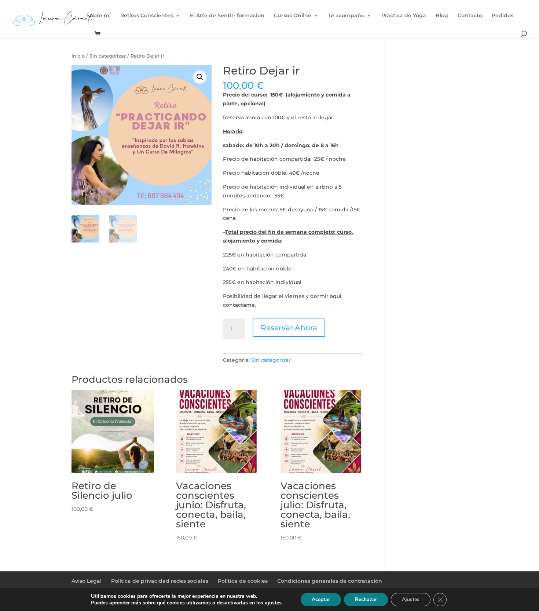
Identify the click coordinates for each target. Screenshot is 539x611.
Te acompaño (346, 16)
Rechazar (366, 599)
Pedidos (502, 16)
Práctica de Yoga (403, 16)
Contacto (470, 16)
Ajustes (410, 599)
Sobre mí (99, 16)
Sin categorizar (107, 56)
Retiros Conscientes (146, 16)
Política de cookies (243, 581)
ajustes (273, 603)
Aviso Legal (87, 581)
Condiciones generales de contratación (329, 581)
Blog (442, 16)
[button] (199, 77)
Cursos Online (292, 16)
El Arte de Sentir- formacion (227, 16)
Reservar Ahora (289, 327)
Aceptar (321, 599)
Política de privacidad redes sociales (159, 581)
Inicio (78, 56)
